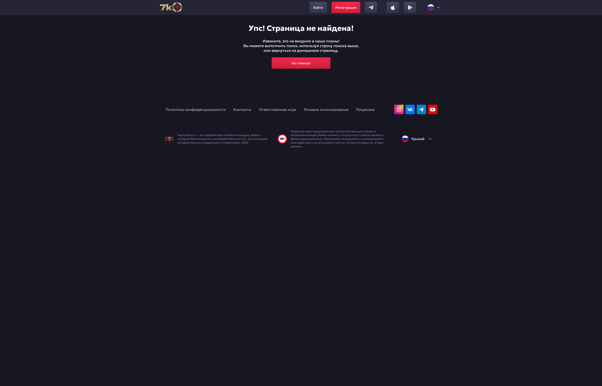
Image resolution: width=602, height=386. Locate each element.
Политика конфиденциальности (196, 109)
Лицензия (365, 109)
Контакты (242, 109)
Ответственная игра (277, 109)
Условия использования (326, 109)
